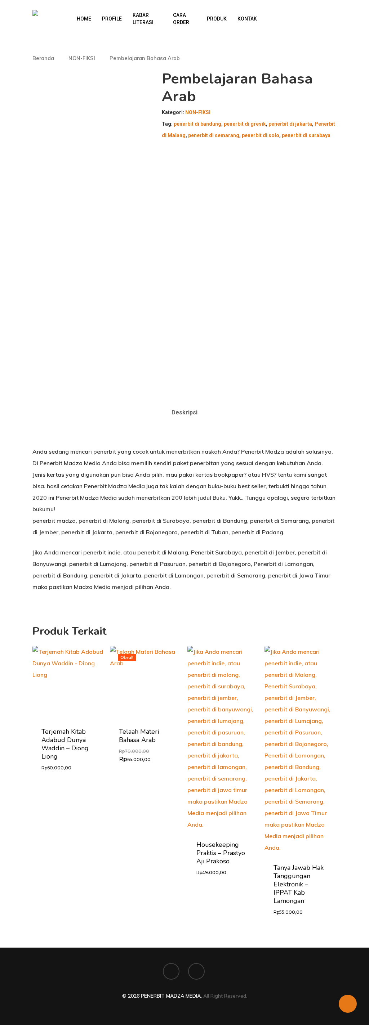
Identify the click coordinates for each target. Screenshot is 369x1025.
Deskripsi (184, 412)
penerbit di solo (260, 135)
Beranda (43, 58)
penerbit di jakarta (290, 124)
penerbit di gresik (245, 124)
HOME (84, 19)
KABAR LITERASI (143, 18)
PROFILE (112, 19)
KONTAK (247, 19)
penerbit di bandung (197, 124)
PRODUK (217, 19)
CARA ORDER (181, 18)
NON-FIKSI (81, 58)
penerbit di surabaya (306, 135)
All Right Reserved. (225, 996)
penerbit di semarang (213, 135)
